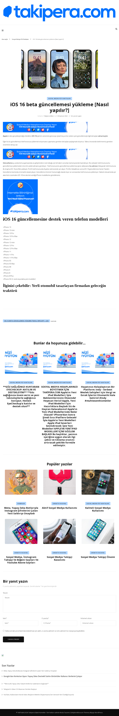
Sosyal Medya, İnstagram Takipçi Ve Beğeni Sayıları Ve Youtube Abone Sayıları (21, 559)
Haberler (21, 503)
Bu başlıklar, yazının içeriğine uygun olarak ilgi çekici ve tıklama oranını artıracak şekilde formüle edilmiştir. (59, 416)
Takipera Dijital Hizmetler (37, 712)
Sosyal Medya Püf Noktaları (59, 98)
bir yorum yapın (76, 116)
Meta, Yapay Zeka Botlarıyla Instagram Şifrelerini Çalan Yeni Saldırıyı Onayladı (21, 510)
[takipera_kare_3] (20, 213)
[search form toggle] (116, 29)
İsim (5, 618)
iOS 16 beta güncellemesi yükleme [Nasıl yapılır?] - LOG (26, 321)
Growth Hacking (59, 503)
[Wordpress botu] (59, 301)
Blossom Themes (83, 712)
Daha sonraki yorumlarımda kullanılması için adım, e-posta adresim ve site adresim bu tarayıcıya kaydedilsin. (45, 630)
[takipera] (45, 131)
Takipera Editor (49, 116)
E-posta (45, 618)
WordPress (99, 712)
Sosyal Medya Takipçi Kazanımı (59, 558)
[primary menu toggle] (3, 30)
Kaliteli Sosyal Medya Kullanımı (98, 509)
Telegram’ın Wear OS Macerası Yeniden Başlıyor (20, 689)
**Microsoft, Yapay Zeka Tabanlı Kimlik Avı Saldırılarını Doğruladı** (26, 683)
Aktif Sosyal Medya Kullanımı (59, 507)
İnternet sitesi (86, 618)
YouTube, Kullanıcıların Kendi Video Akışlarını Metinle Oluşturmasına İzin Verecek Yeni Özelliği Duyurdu (39, 694)
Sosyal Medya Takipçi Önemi (98, 557)
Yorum (5, 592)
